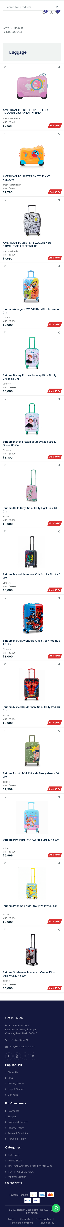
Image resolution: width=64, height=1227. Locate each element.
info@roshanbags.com (22, 1046)
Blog (10, 1078)
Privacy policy (43, 1219)
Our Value (13, 1094)
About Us (13, 1072)
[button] (56, 12)
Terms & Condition (18, 1133)
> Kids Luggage (13, 31)
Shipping (12, 1116)
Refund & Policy (17, 1138)
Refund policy (46, 1222)
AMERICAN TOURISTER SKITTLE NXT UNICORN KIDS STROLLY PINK (26, 111)
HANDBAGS (15, 1160)
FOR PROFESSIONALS (21, 1171)
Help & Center (16, 1089)
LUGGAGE (14, 1155)
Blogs (11, 1219)
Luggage (18, 28)
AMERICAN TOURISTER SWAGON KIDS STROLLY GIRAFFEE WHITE (27, 244)
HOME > (7, 28)
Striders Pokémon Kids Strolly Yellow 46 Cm (30, 906)
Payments (13, 1110)
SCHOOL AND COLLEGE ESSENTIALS (30, 1166)
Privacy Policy (16, 1083)
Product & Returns (18, 1122)
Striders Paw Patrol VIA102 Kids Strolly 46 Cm (31, 839)
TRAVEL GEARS (17, 1177)
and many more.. (14, 1182)
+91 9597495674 (18, 1039)
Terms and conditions (21, 1222)
